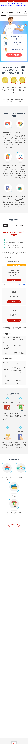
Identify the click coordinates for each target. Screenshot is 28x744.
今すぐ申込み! (14, 55)
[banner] (13, 12)
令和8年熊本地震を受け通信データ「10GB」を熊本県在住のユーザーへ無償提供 (14, 6)
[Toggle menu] (2, 12)
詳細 (12, 525)
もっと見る (22, 285)
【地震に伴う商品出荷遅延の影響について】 (14, 3)
